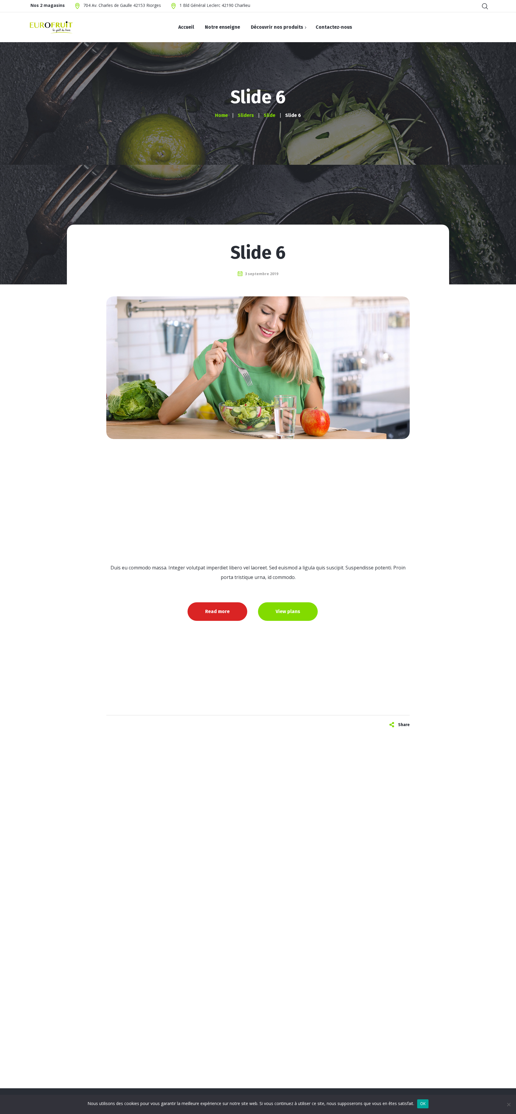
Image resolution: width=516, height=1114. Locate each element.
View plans (288, 611)
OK (423, 1103)
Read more (217, 611)
